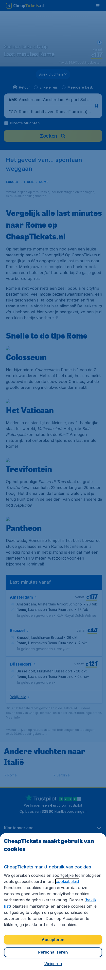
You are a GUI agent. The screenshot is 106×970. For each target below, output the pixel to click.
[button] (53, 963)
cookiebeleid (67, 881)
